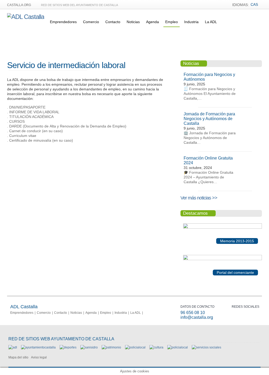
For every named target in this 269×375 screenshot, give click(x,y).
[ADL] (12, 347)
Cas (254, 4)
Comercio (91, 22)
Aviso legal (39, 357)
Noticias (133, 22)
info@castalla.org (196, 317)
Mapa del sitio (18, 357)
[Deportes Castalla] (68, 347)
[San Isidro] (89, 347)
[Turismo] (177, 347)
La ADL (211, 22)
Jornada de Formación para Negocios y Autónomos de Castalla (209, 119)
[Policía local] (135, 347)
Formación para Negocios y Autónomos (209, 76)
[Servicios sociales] (206, 347)
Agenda (152, 22)
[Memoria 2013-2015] (222, 227)
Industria (191, 22)
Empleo (171, 22)
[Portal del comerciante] (222, 259)
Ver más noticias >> (198, 198)
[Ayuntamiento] (38, 347)
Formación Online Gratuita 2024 (208, 160)
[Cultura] (156, 347)
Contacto (112, 22)
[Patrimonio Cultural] (111, 347)
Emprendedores (63, 22)
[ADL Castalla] (25, 16)
